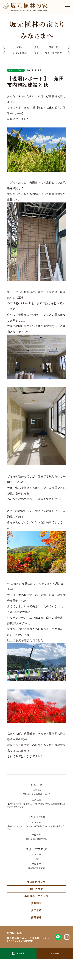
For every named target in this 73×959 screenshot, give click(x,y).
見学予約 (36, 910)
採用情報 (36, 917)
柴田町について (36, 882)
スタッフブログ (53, 53)
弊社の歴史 (36, 889)
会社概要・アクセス (36, 896)
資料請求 (36, 903)
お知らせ (53, 47)
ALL (19, 47)
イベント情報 (19, 53)
